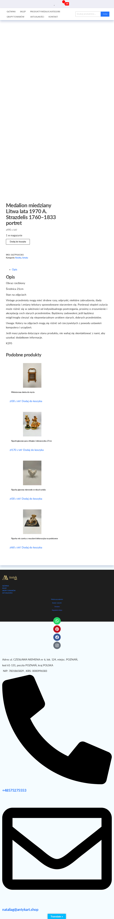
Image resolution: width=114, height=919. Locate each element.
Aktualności (37, 17)
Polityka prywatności (57, 599)
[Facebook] (57, 637)
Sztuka (25, 258)
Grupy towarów (15, 17)
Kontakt (53, 17)
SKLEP (4, 588)
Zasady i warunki (57, 603)
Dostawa (57, 606)
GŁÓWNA (5, 586)
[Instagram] (57, 645)
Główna (11, 12)
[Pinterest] (57, 629)
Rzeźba (18, 258)
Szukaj (105, 14)
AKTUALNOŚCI (7, 593)
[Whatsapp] (57, 621)
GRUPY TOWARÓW (8, 590)
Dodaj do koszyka (18, 242)
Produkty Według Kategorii (45, 12)
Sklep (23, 12)
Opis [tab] (14, 269)
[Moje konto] (57, 4)
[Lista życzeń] (54, 4)
